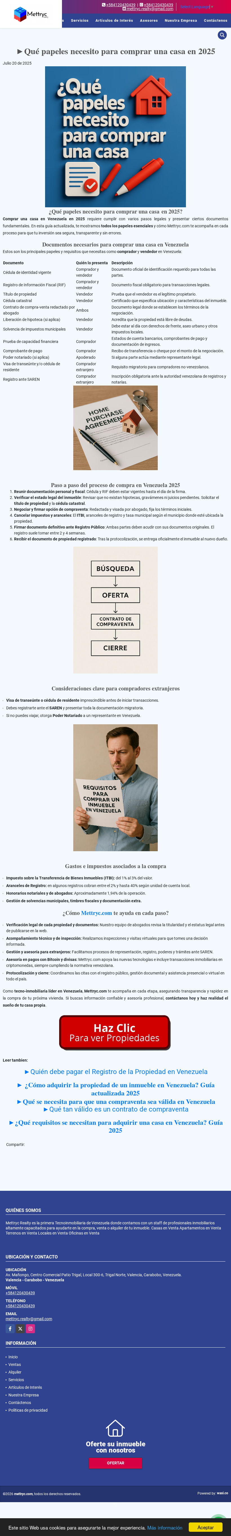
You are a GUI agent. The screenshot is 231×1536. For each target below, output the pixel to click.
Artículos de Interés (114, 20)
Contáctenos (216, 20)
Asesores (149, 20)
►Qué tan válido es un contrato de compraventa (115, 1109)
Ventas (31, 20)
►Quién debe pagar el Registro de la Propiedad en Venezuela (116, 1072)
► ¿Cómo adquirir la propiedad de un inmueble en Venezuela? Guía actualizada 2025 (115, 1089)
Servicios (80, 20)
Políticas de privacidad (28, 1410)
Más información (164, 1527)
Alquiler (14, 1372)
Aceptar (205, 1527)
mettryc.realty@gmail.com (29, 1319)
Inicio (13, 20)
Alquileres (54, 20)
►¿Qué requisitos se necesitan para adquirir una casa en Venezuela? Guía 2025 (115, 1126)
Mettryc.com (96, 913)
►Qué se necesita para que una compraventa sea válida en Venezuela (115, 1101)
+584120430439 (121, 5)
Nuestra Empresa (181, 20)
